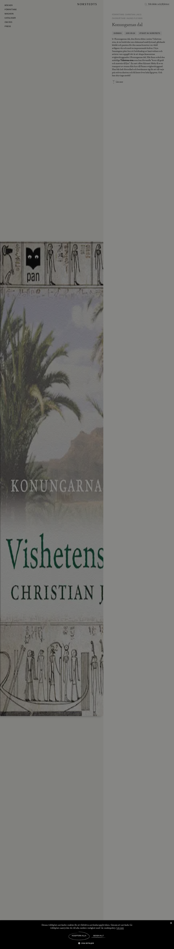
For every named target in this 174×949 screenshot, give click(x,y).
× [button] (171, 923)
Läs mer (120, 928)
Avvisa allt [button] (98, 936)
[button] (87, 943)
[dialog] (87, 474)
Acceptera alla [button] (79, 936)
